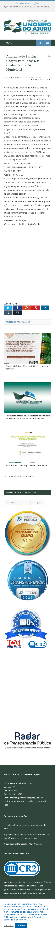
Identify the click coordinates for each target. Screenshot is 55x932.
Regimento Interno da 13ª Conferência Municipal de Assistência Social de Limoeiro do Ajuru (28, 417)
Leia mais (27, 917)
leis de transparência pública (16, 893)
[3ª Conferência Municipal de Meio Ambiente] (27, 447)
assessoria (24, 885)
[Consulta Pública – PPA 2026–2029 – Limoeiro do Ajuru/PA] (27, 348)
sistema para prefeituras (40, 882)
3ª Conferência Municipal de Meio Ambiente (26, 465)
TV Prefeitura (45, 80)
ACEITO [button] (21, 925)
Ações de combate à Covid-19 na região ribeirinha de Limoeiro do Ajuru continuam (28, 6)
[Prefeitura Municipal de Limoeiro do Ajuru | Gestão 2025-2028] (27, 26)
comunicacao (13, 77)
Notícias (35, 80)
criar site (21, 882)
